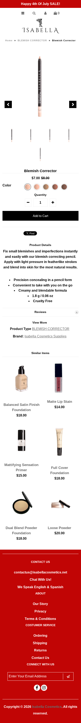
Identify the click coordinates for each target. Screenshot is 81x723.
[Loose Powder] (59, 520)
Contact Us (40, 658)
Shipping (40, 643)
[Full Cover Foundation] (59, 460)
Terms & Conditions (40, 619)
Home (8, 40)
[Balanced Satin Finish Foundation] (21, 397)
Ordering (40, 635)
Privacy (40, 611)
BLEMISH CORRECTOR (32, 40)
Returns (40, 650)
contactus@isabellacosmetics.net (40, 572)
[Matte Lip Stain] (59, 394)
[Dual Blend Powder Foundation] (21, 520)
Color (6, 185)
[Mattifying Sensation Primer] (21, 457)
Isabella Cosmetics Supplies (45, 336)
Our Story (40, 604)
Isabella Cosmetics (47, 706)
